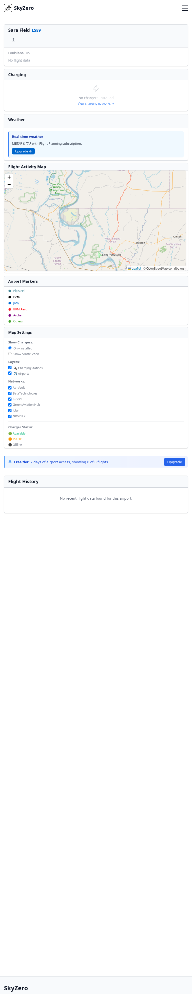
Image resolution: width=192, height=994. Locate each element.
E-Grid (17, 399)
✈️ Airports (21, 373)
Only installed (22, 348)
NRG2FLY (19, 416)
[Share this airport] (13, 40)
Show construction (26, 354)
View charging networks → (96, 103)
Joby (15, 410)
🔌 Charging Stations (28, 368)
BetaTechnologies (25, 393)
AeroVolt (19, 387)
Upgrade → (23, 151)
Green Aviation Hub (26, 405)
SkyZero (24, 8)
